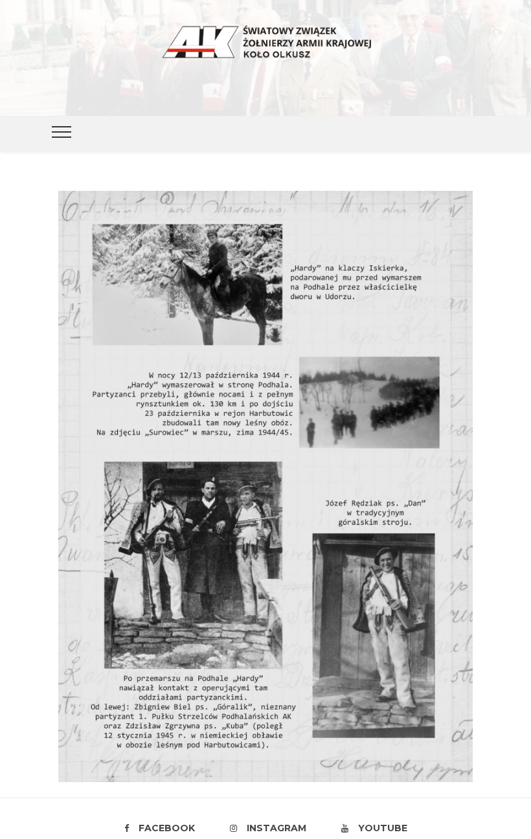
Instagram (276, 828)
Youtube (382, 828)
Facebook (167, 828)
